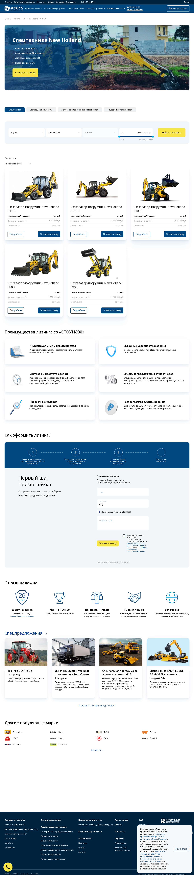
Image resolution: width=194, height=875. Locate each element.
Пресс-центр (121, 820)
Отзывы (50, 2)
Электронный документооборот (123, 848)
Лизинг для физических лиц (53, 859)
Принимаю (181, 848)
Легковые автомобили (15, 825)
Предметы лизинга (33, 8)
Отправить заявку (25, 72)
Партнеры (82, 843)
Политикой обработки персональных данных (136, 544)
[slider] (119, 136)
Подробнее (16, 234)
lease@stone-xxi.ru (116, 8)
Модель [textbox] (88, 132)
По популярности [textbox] (13, 163)
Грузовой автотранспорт (16, 834)
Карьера (82, 852)
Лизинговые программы (24, 2)
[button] (3, 668)
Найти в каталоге (171, 132)
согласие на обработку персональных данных (137, 549)
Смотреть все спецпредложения (97, 705)
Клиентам (41, 2)
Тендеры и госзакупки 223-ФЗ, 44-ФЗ (57, 831)
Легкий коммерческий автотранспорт (21, 829)
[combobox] (27, 132)
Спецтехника (10, 838)
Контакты (60, 2)
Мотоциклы (10, 847)
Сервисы (8, 2)
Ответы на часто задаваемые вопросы (95, 825)
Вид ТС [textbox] (14, 132)
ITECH (37, 874)
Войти (186, 2)
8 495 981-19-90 (133, 7)
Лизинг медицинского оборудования (57, 850)
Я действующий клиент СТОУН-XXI (116, 512)
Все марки (96, 750)
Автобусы (9, 843)
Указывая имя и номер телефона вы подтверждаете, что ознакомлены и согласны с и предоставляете (137, 543)
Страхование (120, 843)
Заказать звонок (135, 10)
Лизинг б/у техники (49, 841)
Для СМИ (118, 825)
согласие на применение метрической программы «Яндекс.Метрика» (153, 836)
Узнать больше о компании (22, 616)
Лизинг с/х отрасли (49, 836)
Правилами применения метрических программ (151, 860)
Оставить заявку (49, 234)
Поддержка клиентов (90, 820)
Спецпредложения (76, 8)
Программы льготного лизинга (54, 845)
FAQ (141, 820)
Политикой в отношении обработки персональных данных (152, 854)
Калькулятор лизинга (96, 8)
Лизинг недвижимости (51, 854)
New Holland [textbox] (54, 132)
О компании (71, 2)
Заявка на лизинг (178, 8)
